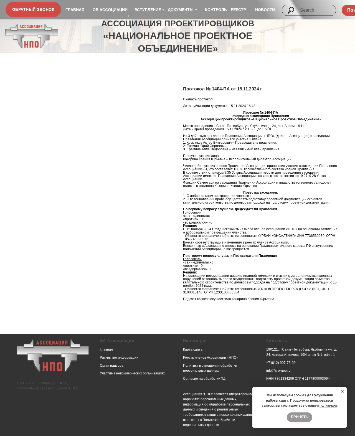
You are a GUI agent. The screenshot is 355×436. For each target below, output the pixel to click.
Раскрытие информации (119, 357)
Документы (181, 9)
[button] (33, 9)
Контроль (216, 9)
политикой (328, 405)
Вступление (148, 9)
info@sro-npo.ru (278, 370)
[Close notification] (342, 391)
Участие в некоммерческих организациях (132, 373)
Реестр (238, 9)
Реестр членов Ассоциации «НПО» (210, 357)
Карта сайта (192, 349)
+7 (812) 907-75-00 (281, 363)
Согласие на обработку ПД (204, 379)
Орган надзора (111, 365)
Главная (74, 9)
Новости (265, 9)
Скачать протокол (198, 99)
